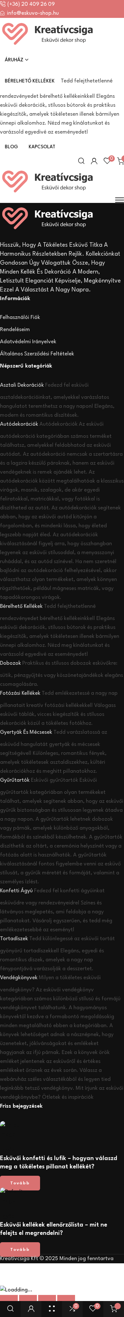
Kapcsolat (42, 147)
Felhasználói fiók (20, 317)
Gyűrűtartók (15, 780)
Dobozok (10, 663)
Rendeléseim (15, 329)
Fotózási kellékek (20, 693)
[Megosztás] (47, 1300)
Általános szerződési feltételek (37, 354)
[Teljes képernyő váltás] (28, 1300)
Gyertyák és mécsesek (26, 732)
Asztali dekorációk (22, 385)
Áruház (14, 60)
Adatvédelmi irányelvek (28, 342)
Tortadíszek (14, 938)
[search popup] (10, 1309)
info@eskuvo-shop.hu (33, 13)
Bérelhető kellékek (30, 81)
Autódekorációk (19, 424)
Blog (11, 147)
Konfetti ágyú (16, 891)
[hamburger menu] (119, 200)
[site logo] (47, 45)
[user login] (31, 1309)
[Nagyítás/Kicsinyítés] (9, 1300)
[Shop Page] (52, 1309)
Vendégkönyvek (19, 977)
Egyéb (7, 1149)
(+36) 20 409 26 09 (31, 4)
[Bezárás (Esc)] (66, 1300)
